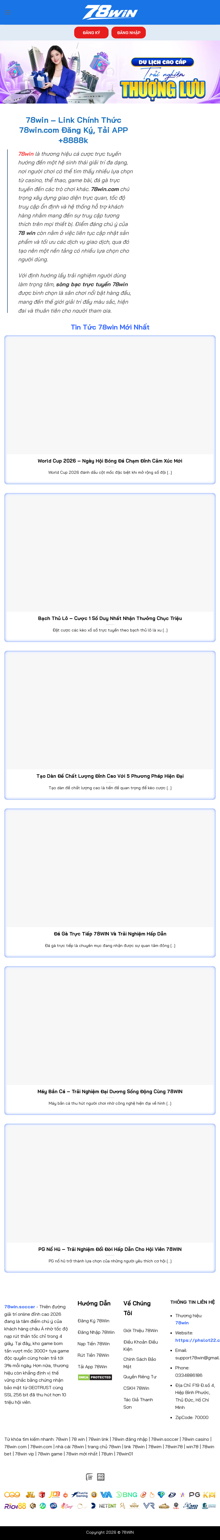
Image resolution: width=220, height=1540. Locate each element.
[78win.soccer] (110, 12)
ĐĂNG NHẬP (128, 32)
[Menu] (7, 12)
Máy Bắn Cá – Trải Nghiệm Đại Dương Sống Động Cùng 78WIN (110, 1091)
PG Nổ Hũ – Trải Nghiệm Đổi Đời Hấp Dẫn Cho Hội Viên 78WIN (110, 1249)
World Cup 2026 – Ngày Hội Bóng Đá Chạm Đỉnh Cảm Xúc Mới (110, 461)
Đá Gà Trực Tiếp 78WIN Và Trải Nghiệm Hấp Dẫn (110, 934)
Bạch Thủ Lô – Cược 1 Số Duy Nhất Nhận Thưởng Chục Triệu (110, 618)
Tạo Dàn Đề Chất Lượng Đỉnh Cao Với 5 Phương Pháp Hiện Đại (110, 776)
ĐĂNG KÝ (91, 32)
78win (62, 1439)
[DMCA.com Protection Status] (95, 1377)
